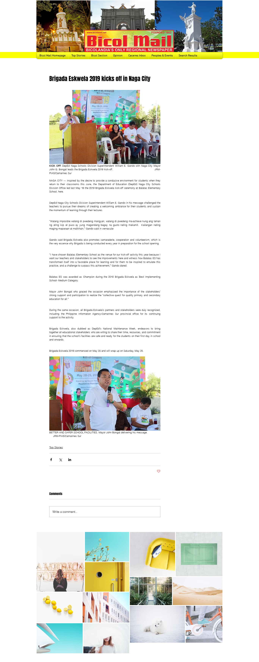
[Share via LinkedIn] (69, 459)
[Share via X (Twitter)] (60, 459)
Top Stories (56, 447)
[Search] (218, 30)
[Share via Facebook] (51, 459)
